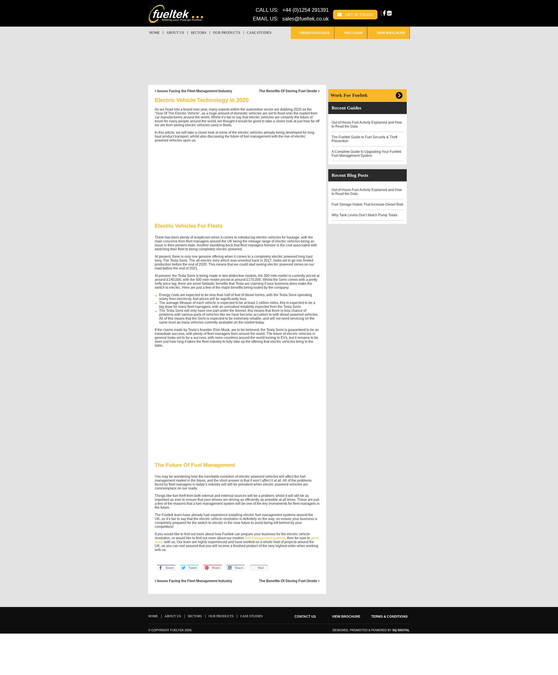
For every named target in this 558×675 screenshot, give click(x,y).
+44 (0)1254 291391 (305, 10)
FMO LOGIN (353, 33)
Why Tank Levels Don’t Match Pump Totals (365, 215)
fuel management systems (265, 538)
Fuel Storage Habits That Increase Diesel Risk (367, 204)
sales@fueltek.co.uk (305, 19)
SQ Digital (401, 630)
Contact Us (305, 616)
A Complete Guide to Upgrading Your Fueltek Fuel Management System (366, 153)
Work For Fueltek (348, 95)
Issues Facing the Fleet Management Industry (194, 91)
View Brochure (390, 33)
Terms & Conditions (389, 616)
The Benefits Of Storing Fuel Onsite (288, 91)
